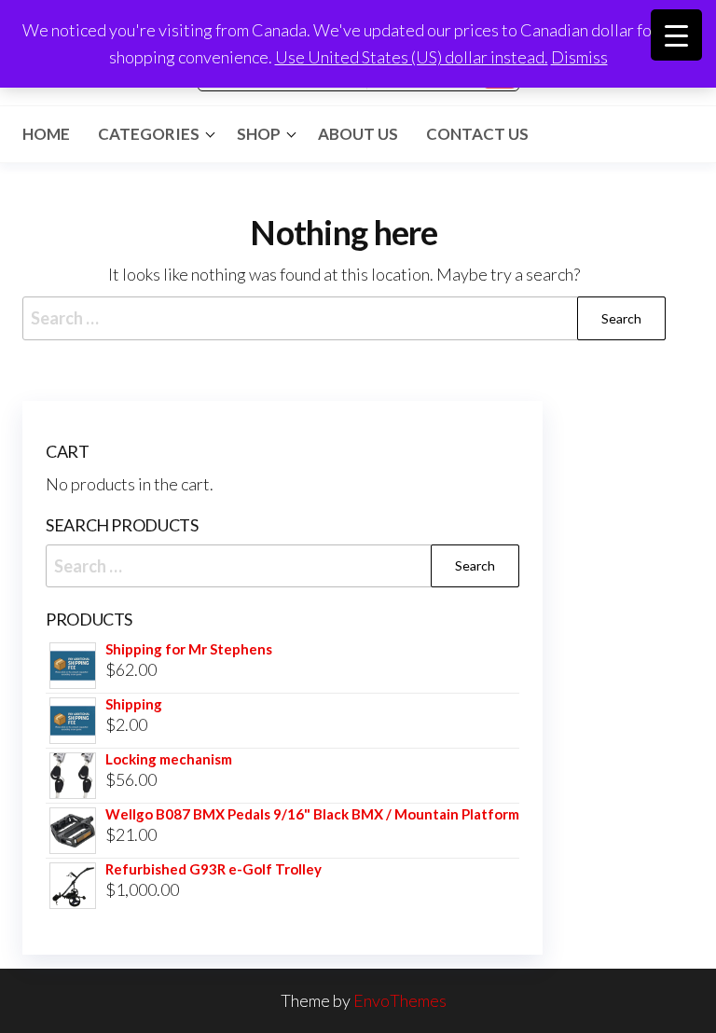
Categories (149, 134)
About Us (358, 134)
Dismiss (579, 57)
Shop (259, 134)
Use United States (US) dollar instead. (411, 57)
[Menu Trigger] (676, 35)
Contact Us (477, 134)
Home (46, 134)
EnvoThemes (400, 1000)
